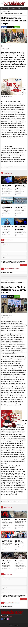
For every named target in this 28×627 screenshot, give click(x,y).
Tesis (17, 166)
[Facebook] (2, 619)
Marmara (17, 501)
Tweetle (11, 27)
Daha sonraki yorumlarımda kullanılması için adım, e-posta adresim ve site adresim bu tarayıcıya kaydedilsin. (14, 262)
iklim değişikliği (12, 501)
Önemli (20, 501)
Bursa (9, 11)
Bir (6, 166)
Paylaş (5, 27)
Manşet (12, 280)
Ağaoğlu (4, 166)
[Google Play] (4, 616)
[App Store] (9, 616)
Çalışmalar (6, 501)
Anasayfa (4, 11)
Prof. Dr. (14, 166)
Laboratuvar (10, 166)
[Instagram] (8, 619)
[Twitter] (5, 619)
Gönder (17, 27)
